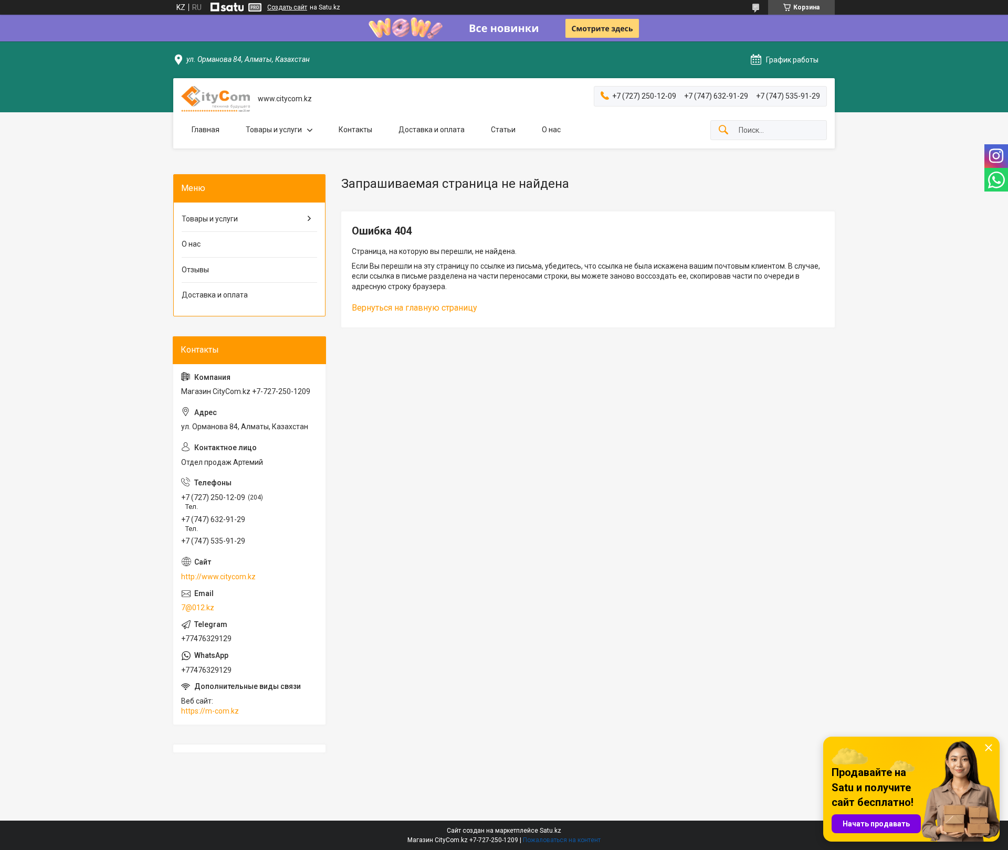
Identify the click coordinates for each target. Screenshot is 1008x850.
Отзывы (195, 269)
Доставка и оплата (431, 129)
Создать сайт (287, 7)
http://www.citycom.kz (218, 576)
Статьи (503, 129)
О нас (551, 129)
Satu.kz (550, 830)
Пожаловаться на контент (562, 840)
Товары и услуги (274, 129)
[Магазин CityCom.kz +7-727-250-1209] (215, 99)
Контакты (355, 129)
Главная (205, 129)
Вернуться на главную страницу (414, 308)
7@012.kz (197, 607)
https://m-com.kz (210, 711)
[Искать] (723, 130)
